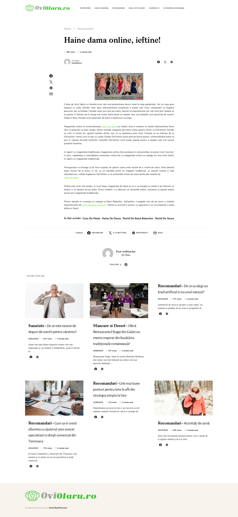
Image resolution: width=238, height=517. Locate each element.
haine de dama (109, 126)
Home (67, 29)
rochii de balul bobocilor (94, 204)
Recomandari (85, 29)
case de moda (91, 218)
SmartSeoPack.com (58, 507)
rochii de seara (71, 177)
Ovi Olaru (75, 61)
